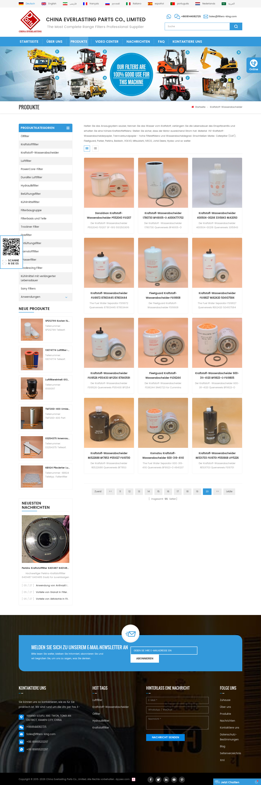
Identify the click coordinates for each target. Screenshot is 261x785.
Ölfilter (25, 136)
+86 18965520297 (37, 742)
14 (149, 491)
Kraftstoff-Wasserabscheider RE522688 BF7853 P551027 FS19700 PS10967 (109, 455)
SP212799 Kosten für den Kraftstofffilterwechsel (57, 321)
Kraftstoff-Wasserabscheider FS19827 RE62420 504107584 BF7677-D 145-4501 (217, 295)
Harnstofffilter (30, 251)
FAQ (161, 41)
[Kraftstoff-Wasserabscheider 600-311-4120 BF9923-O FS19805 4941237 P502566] (217, 343)
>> (217, 491)
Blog (222, 747)
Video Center (106, 41)
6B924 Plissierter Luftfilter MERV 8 (57, 468)
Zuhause (225, 700)
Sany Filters (28, 288)
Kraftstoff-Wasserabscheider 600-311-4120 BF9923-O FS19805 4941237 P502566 (217, 375)
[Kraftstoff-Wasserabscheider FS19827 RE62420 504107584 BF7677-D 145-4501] (217, 263)
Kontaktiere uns (187, 41)
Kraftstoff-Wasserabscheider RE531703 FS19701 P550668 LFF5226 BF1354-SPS (217, 455)
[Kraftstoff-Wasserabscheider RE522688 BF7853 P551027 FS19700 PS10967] (109, 423)
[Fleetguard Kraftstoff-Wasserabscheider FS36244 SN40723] (163, 343)
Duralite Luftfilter (31, 177)
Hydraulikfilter (30, 185)
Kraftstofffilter (30, 144)
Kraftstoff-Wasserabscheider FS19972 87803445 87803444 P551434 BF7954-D (109, 295)
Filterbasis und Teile (33, 218)
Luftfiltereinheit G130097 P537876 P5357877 (57, 380)
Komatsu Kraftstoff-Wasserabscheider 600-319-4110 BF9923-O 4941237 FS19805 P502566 (163, 455)
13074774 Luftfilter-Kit (57, 350)
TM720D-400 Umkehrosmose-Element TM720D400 (57, 409)
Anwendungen (30, 297)
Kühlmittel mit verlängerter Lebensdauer (38, 278)
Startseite (29, 41)
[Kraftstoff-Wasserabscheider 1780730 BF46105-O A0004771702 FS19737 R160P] (163, 183)
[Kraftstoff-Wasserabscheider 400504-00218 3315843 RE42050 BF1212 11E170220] (217, 183)
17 (178, 491)
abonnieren (144, 658)
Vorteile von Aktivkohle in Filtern (54, 599)
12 (129, 491)
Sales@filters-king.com (223, 16)
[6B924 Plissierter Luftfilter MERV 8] (32, 476)
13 (139, 491)
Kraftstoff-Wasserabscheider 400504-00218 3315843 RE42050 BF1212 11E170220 (217, 215)
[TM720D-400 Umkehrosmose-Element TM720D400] (32, 418)
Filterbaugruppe (31, 210)
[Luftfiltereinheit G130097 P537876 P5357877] (32, 388)
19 (197, 491)
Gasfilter (26, 235)
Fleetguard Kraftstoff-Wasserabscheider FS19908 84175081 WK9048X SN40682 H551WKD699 (163, 295)
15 (158, 491)
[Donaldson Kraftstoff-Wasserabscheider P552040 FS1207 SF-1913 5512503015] (109, 183)
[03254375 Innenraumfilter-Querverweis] (32, 447)
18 (187, 491)
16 (168, 491)
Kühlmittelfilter (30, 202)
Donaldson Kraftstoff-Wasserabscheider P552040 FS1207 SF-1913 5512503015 (109, 215)
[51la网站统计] (133, 779)
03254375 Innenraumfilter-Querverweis (57, 438)
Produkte (79, 41)
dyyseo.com (123, 779)
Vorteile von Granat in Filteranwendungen (60, 592)
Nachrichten (138, 41)
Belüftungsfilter (31, 194)
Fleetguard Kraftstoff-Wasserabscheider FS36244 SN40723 (163, 375)
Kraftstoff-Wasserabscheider (226, 107)
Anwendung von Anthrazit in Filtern (56, 585)
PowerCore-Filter (32, 169)
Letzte (229, 491)
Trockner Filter (30, 227)
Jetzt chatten (230, 782)
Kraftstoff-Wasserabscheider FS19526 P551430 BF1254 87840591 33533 (109, 375)
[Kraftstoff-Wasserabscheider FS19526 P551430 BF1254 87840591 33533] (109, 343)
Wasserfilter (28, 260)
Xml (222, 760)
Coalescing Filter (31, 268)
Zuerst (98, 491)
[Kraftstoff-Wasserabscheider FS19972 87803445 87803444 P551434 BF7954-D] (109, 263)
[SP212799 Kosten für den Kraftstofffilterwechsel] (32, 330)
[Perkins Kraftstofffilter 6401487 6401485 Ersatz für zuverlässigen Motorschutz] (45, 539)
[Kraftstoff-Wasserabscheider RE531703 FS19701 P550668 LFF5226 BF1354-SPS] (217, 423)
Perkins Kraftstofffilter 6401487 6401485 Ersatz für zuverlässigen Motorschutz (45, 568)
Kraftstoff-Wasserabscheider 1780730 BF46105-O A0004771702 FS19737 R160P (163, 215)
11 (120, 491)
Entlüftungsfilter (31, 243)
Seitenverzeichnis (230, 753)
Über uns (54, 41)
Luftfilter (26, 161)
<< (110, 491)
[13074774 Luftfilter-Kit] (32, 359)
